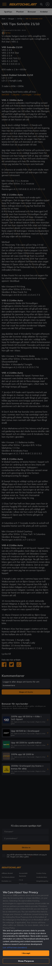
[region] (26, 925)
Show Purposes (26, 961)
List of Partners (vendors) (15, 947)
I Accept (26, 953)
